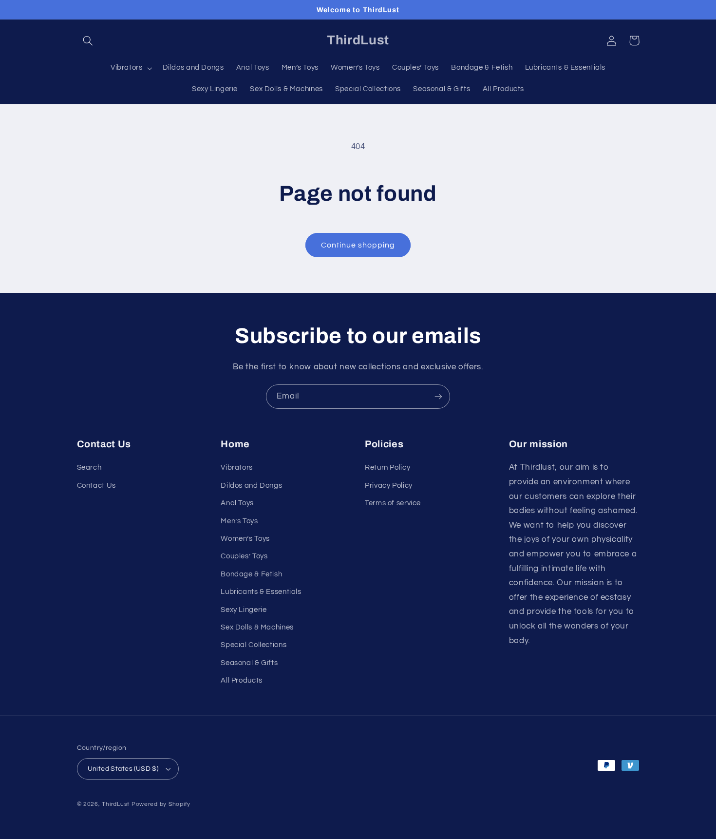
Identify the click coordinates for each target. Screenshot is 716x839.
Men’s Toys (239, 521)
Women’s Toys (245, 538)
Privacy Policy (389, 485)
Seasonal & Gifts (249, 663)
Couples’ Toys (244, 556)
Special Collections (253, 644)
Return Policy (387, 467)
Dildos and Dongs (251, 485)
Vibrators (237, 467)
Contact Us (96, 485)
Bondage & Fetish (251, 574)
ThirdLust (116, 804)
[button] (88, 40)
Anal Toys (237, 503)
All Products (242, 680)
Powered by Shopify (161, 804)
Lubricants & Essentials (261, 591)
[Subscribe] (438, 396)
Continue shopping (358, 245)
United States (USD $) (123, 768)
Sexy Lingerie (243, 609)
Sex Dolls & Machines (257, 627)
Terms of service (393, 503)
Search (89, 467)
